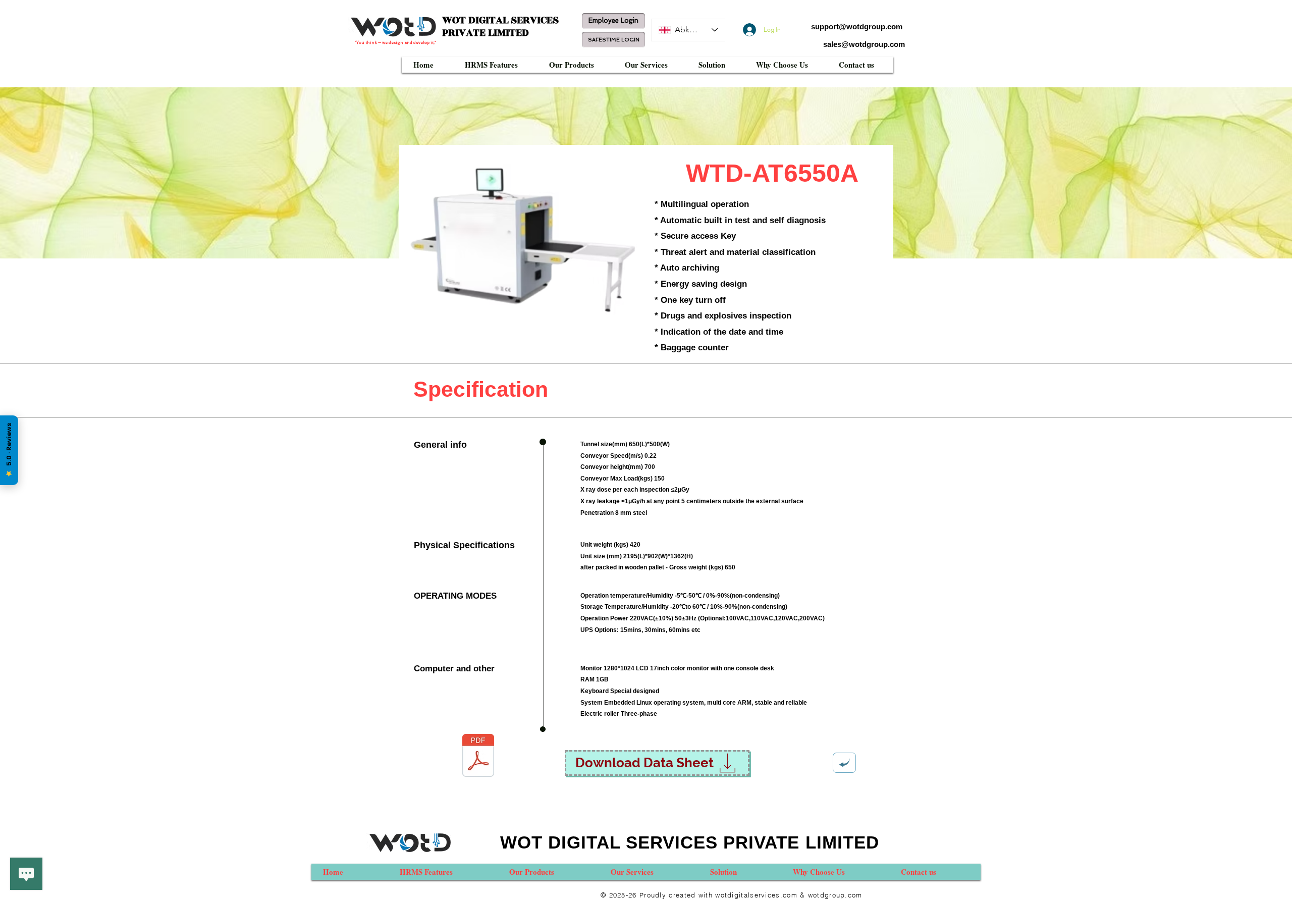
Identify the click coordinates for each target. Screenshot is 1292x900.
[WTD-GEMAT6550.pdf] (478, 756)
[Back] (844, 763)
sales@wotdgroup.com (864, 44)
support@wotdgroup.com (856, 26)
